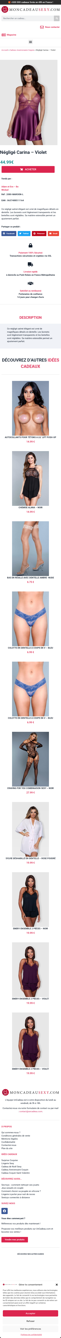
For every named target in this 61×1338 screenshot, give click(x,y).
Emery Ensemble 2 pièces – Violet (30, 998)
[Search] (57, 18)
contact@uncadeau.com (30, 1111)
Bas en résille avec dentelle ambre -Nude (30, 577)
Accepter (30, 1313)
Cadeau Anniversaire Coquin (22, 50)
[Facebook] (4, 1211)
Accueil (4, 50)
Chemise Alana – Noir (31, 507)
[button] (56, 1284)
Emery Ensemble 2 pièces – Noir (30, 928)
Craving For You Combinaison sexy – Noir (30, 788)
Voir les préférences (30, 1328)
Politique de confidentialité (31, 1335)
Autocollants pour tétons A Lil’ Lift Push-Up (30, 437)
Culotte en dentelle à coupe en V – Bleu (30, 648)
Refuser (31, 1321)
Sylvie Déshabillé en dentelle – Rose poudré (30, 858)
